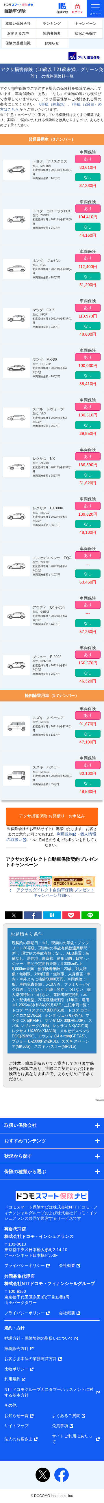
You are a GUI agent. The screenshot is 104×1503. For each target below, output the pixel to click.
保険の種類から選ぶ (25, 1171)
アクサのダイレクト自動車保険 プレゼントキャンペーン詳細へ (55, 893)
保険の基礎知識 (18, 43)
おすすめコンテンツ (25, 1140)
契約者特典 (52, 33)
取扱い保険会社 (18, 24)
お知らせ (51, 43)
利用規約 (65, 834)
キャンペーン (86, 24)
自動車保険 (15, 10)
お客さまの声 (18, 33)
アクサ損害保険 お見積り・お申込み (52, 816)
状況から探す (86, 33)
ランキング (52, 24)
